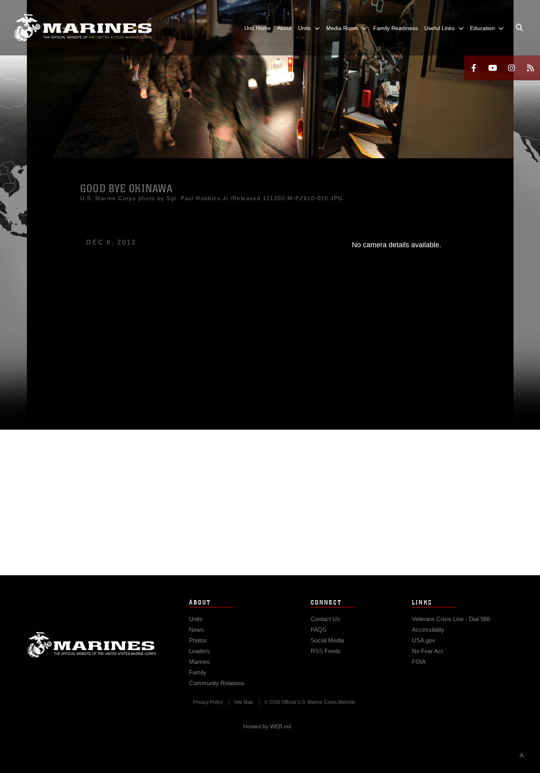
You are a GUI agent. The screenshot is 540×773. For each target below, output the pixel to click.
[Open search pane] (519, 27)
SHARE (184, 330)
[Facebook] (473, 67)
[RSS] (530, 67)
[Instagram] (511, 67)
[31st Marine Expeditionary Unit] (83, 28)
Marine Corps (92, 645)
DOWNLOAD (116, 330)
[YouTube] (492, 67)
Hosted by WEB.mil (267, 726)
